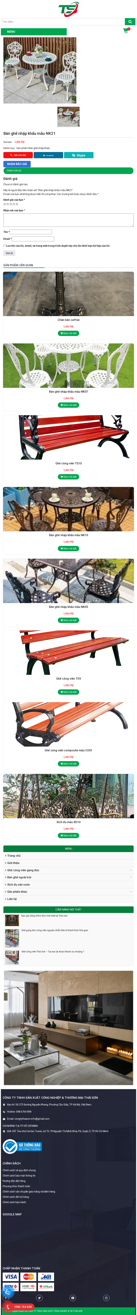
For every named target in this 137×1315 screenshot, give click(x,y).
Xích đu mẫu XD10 (68, 822)
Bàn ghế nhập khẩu (39, 148)
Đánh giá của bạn (14, 199)
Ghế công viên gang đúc (23, 870)
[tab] (68, 170)
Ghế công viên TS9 (68, 678)
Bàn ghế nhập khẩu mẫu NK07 (68, 391)
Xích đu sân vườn (18, 884)
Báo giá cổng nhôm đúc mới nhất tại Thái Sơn (44, 915)
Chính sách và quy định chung (19, 1170)
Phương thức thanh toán (16, 1186)
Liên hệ (12, 899)
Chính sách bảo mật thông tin (19, 1175)
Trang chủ (14, 855)
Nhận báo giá (17, 164)
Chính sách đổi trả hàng (16, 1196)
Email (7, 238)
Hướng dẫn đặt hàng (14, 1181)
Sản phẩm (22, 148)
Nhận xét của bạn (14, 210)
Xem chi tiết (70, 333)
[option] (68, 116)
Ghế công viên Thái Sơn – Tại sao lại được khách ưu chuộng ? (52, 951)
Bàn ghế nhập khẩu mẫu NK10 (68, 535)
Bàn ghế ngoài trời (19, 877)
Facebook (50, 155)
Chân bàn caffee (69, 320)
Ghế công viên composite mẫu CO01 (68, 750)
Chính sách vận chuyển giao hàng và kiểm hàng (29, 1191)
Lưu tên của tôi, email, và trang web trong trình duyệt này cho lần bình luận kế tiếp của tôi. (58, 245)
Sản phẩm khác (17, 891)
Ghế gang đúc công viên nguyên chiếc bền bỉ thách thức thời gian (54, 930)
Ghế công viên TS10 (68, 463)
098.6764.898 (19, 155)
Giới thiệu (13, 863)
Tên (6, 232)
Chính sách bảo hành (14, 1202)
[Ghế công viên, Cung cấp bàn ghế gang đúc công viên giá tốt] (68, 9)
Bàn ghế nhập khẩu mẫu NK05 (68, 607)
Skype (80, 155)
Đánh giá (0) (14, 170)
